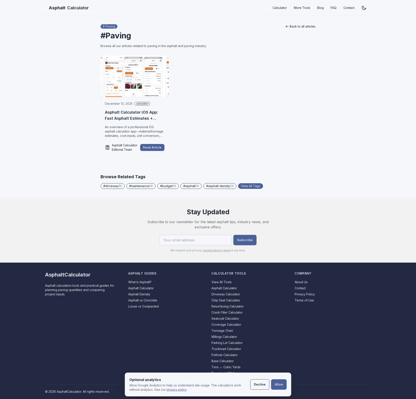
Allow (279, 384)
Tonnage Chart (222, 330)
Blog (320, 8)
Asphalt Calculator (141, 288)
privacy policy (177, 389)
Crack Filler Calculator (227, 312)
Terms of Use (304, 300)
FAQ (333, 8)
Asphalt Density (139, 294)
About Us (301, 282)
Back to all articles (302, 26)
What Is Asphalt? (139, 282)
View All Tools (221, 282)
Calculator (69, 7)
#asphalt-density (220, 186)
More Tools (302, 8)
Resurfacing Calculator (227, 306)
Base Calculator (222, 361)
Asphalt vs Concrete (142, 300)
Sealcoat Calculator (225, 318)
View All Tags (250, 186)
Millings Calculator (224, 336)
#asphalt (191, 186)
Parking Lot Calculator (227, 343)
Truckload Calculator (226, 349)
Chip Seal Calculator (225, 300)
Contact (348, 8)
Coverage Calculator (226, 324)
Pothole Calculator (224, 355)
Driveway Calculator (225, 294)
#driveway (112, 186)
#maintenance (141, 186)
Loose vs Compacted (143, 306)
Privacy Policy (305, 294)
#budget (168, 186)
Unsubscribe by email (216, 250)
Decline (260, 384)
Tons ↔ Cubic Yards (225, 367)
